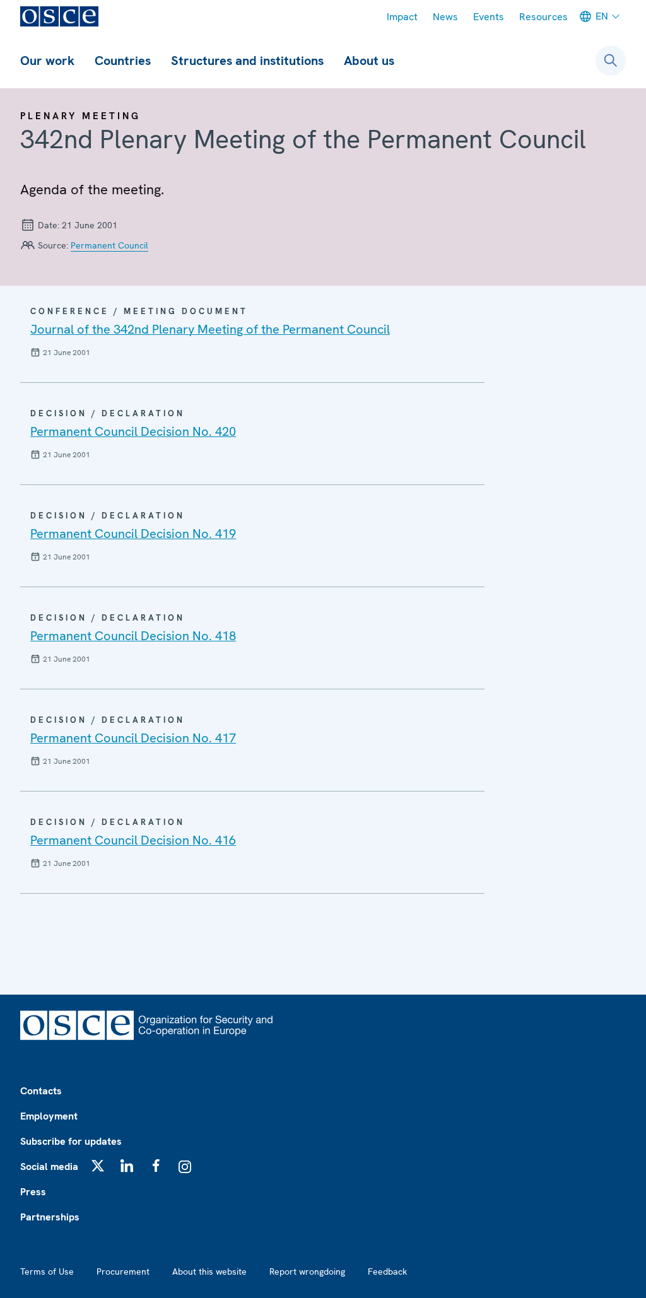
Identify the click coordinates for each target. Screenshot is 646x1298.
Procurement (123, 1271)
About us (369, 60)
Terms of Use (47, 1271)
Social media (49, 1166)
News (445, 16)
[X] (97, 1165)
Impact (402, 16)
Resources (543, 16)
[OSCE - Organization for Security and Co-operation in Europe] (59, 16)
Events (488, 16)
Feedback (387, 1271)
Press (33, 1191)
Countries (123, 60)
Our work (47, 60)
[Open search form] (611, 60)
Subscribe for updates (71, 1141)
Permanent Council (109, 245)
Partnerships (49, 1217)
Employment (49, 1116)
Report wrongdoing (307, 1271)
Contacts (41, 1090)
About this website (209, 1271)
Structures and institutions (247, 60)
